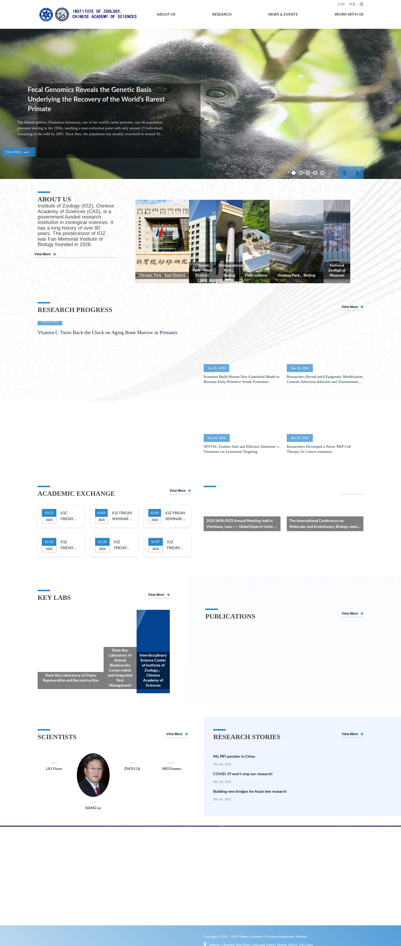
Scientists (49, 896)
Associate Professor (194, 869)
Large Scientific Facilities (123, 878)
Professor (185, 861)
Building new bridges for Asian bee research (250, 792)
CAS (342, 4)
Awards (108, 904)
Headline (259, 852)
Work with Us (349, 14)
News (256, 869)
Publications (112, 887)
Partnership (51, 887)
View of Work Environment (340, 896)
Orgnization (51, 878)
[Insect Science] (229, 631)
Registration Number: (306, 937)
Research (222, 14)
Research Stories (331, 887)
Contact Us (50, 904)
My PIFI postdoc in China (234, 757)
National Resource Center (124, 861)
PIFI (320, 878)
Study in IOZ (327, 869)
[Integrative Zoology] (284, 631)
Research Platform (118, 869)
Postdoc (324, 861)
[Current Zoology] (339, 631)
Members (185, 852)
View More (42, 260)
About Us (166, 14)
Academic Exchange (268, 878)
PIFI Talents (187, 887)
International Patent (119, 913)
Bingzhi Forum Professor (199, 878)
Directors (49, 869)
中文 (352, 4)
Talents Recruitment (334, 852)
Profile (46, 852)
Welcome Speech (56, 861)
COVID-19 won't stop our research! (247, 774)
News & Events (283, 14)
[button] (294, 173)
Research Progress (267, 861)
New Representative (119, 896)
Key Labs (109, 852)
